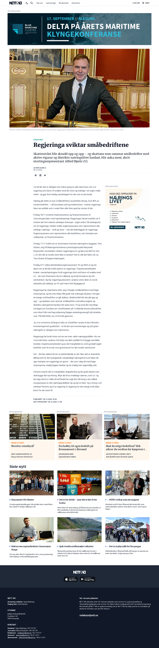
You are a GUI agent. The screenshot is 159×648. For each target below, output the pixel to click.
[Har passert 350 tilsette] (31, 483)
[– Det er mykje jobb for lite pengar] (127, 529)
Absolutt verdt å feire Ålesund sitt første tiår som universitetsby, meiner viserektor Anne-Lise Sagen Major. (126, 506)
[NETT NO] (17, 3)
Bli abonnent (63, 3)
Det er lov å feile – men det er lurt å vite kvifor (78, 501)
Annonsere (76, 3)
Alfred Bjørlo (39, 168)
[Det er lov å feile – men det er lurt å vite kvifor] (79, 483)
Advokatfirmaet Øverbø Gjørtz (119, 457)
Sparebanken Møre (67, 457)
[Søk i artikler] (31, 3)
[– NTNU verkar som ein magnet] (127, 483)
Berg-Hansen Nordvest (22, 457)
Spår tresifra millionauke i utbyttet (76, 546)
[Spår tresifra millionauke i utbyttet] (79, 529)
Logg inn (136, 3)
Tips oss (39, 3)
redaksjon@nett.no (24, 633)
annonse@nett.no (22, 635)
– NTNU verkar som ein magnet (123, 499)
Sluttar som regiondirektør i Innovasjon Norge (31, 548)
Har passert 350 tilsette (22, 499)
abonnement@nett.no (27, 637)
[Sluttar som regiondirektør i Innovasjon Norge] (31, 529)
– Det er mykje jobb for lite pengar (124, 546)
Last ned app (51, 3)
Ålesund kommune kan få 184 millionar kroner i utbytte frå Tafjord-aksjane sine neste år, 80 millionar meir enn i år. (78, 553)
